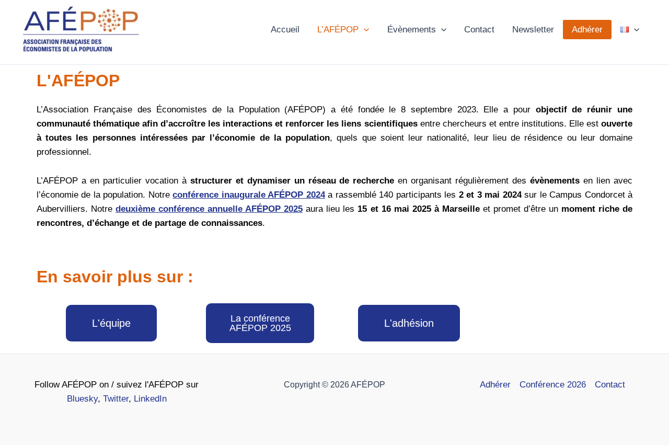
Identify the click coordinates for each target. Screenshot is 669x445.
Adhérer (587, 30)
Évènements (411, 30)
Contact (479, 30)
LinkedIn (150, 399)
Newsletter (533, 30)
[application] (364, 29)
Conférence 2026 (553, 385)
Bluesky (82, 399)
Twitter (116, 399)
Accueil (285, 30)
